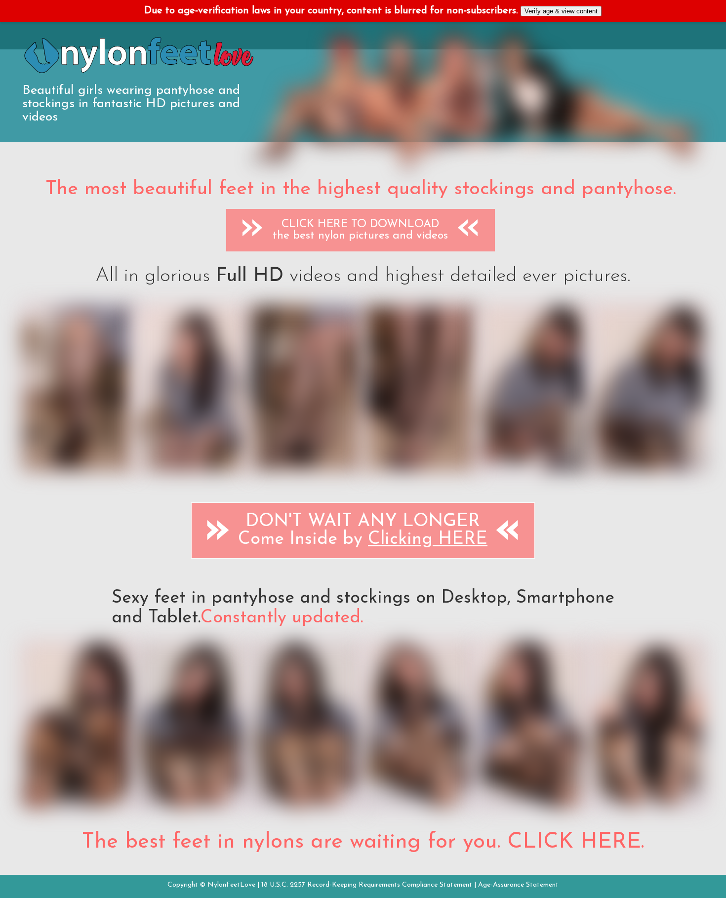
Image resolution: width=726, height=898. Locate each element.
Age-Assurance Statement (518, 885)
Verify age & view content (561, 11)
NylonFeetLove (231, 885)
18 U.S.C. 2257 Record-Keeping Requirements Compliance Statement (366, 885)
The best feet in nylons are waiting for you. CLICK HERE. (363, 842)
